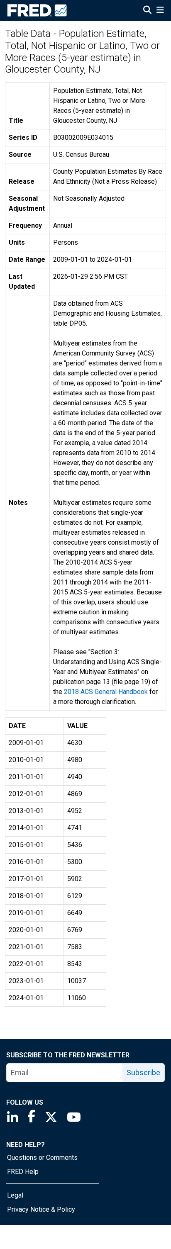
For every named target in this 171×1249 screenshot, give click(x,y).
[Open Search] (147, 11)
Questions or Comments (42, 1157)
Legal (15, 1195)
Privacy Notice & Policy (41, 1209)
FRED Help (23, 1172)
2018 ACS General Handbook (106, 692)
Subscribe (143, 1072)
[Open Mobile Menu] (160, 11)
